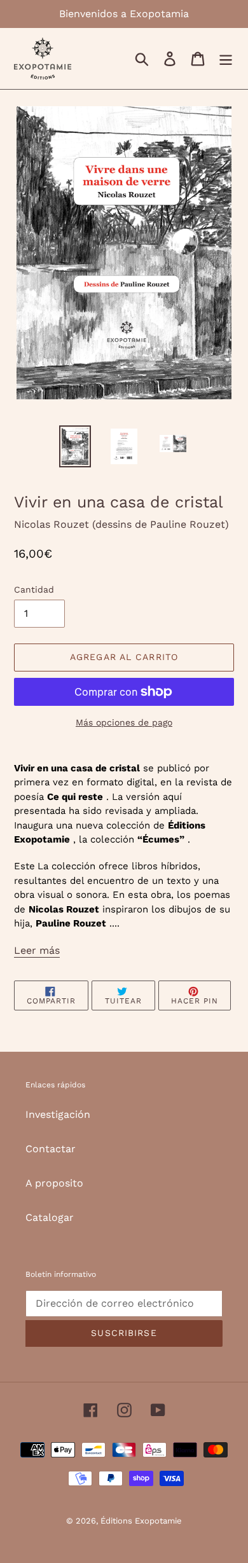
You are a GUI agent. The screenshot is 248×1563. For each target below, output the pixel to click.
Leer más (37, 950)
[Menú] (226, 59)
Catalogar (49, 1217)
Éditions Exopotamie (141, 1520)
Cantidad (34, 589)
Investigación (57, 1114)
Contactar (50, 1149)
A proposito (54, 1183)
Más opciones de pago (124, 722)
